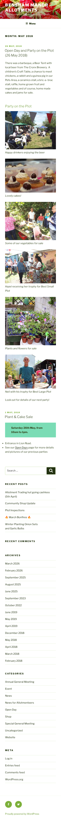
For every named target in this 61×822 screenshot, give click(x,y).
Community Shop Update (20, 503)
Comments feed (15, 772)
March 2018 (12, 653)
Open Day (11, 709)
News (8, 695)
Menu (32, 23)
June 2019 (11, 612)
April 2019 (11, 626)
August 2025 (13, 584)
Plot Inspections (15, 510)
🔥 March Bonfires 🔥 (18, 517)
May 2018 (11, 639)
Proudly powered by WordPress (22, 813)
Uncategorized (14, 730)
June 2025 (11, 591)
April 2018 (11, 646)
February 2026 (14, 570)
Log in (8, 758)
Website (10, 737)
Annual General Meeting (19, 681)
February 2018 (13, 660)
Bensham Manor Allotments (26, 8)
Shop (8, 716)
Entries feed (12, 765)
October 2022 (13, 605)
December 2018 (14, 633)
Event (8, 688)
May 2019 (11, 619)
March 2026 (12, 563)
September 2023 (15, 598)
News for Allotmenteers (19, 702)
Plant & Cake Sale (19, 417)
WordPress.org (14, 779)
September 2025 (15, 577)
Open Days (21, 447)
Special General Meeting (20, 723)
